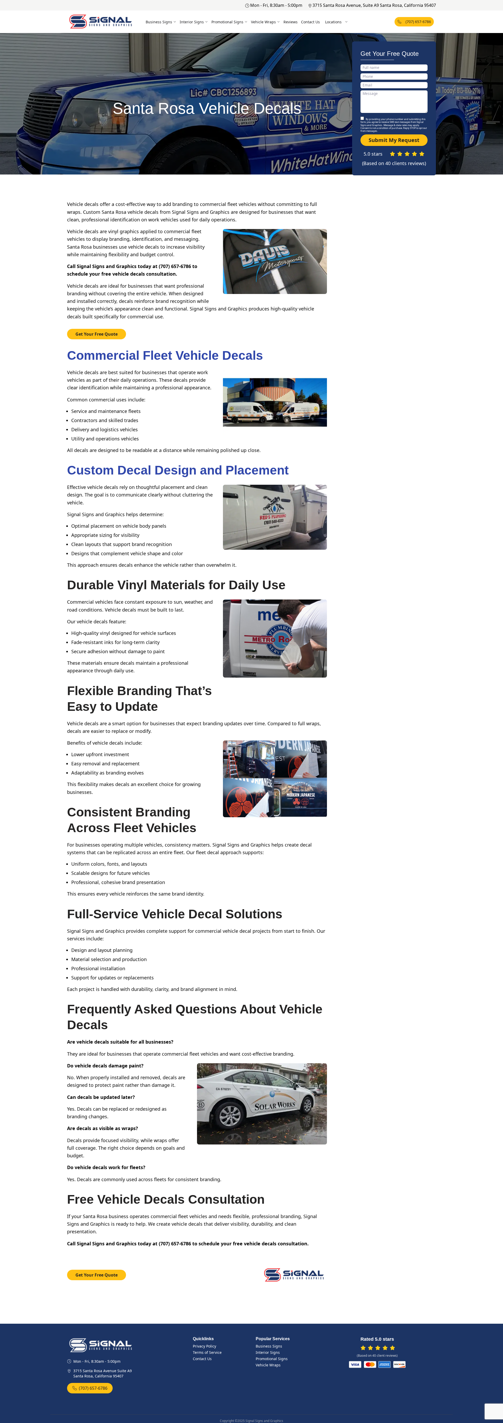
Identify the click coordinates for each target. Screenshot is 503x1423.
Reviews (290, 21)
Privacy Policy (204, 1346)
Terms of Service (207, 1352)
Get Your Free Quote (96, 334)
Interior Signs (192, 21)
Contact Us (310, 21)
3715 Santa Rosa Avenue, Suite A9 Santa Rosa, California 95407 (374, 5)
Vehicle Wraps (263, 21)
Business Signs (159, 21)
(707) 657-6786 (418, 21)
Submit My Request (394, 140)
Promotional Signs (227, 21)
